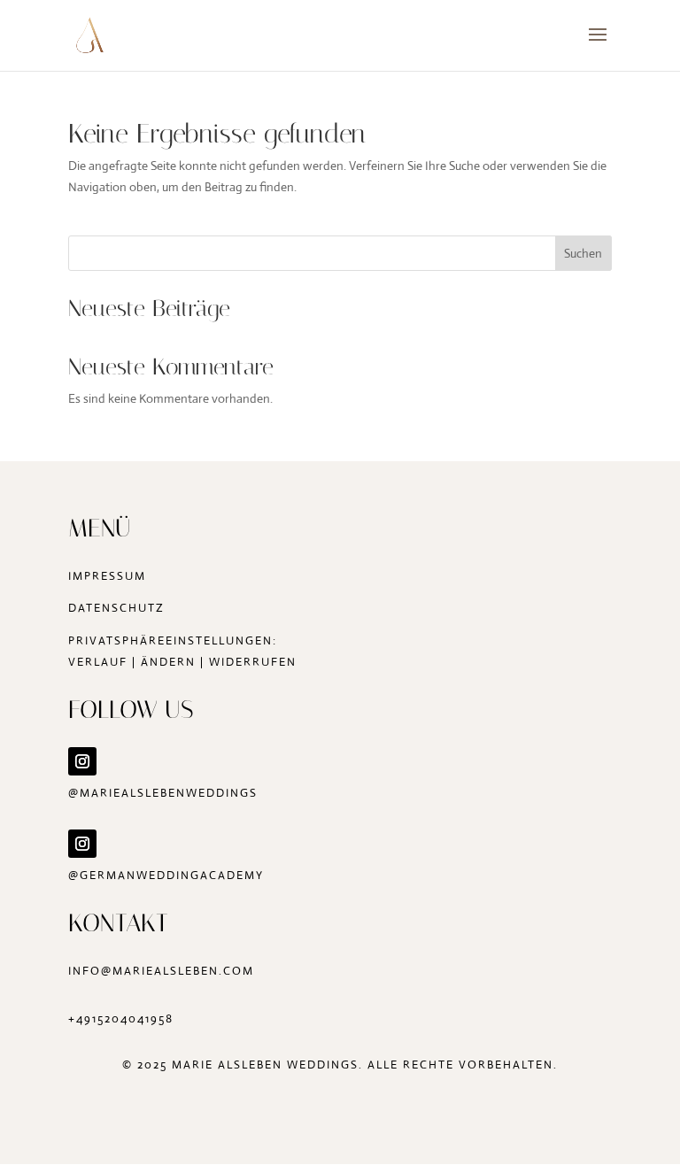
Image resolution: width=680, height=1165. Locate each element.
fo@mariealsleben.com (168, 970)
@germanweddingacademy (166, 875)
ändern (168, 661)
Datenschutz (116, 607)
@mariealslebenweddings (163, 792)
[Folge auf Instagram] (82, 761)
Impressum (107, 575)
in (75, 970)
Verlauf (98, 661)
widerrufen (253, 661)
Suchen (583, 253)
